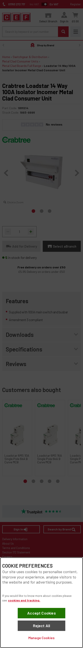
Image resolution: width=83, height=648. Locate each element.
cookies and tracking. (24, 600)
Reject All (41, 625)
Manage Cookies (41, 638)
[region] (41, 602)
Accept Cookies (41, 613)
